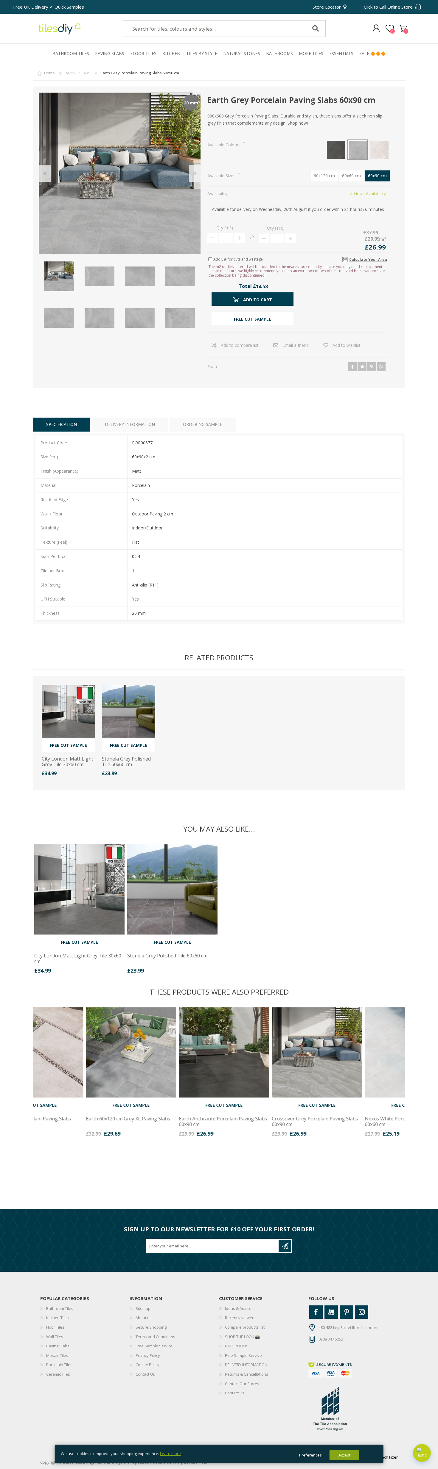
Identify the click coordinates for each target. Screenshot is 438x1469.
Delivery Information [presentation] (130, 424)
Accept (344, 1455)
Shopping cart (403, 28)
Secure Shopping (151, 1327)
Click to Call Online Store (388, 7)
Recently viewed (239, 1317)
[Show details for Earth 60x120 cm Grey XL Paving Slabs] (79, 1052)
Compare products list (245, 1327)
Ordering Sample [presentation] (202, 424)
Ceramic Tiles (58, 1374)
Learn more (170, 1453)
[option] (79, 911)
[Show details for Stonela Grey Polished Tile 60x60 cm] (128, 711)
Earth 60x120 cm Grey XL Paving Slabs (76, 1119)
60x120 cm (324, 175)
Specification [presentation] (61, 424)
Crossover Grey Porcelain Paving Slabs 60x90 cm (263, 1121)
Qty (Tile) (276, 228)
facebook (352, 366)
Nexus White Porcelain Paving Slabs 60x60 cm (353, 1121)
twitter (362, 366)
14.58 (262, 286)
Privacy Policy (148, 1355)
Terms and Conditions (155, 1336)
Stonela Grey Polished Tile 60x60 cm (126, 761)
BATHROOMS (236, 1346)
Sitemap (143, 1308)
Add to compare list (240, 345)
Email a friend (295, 345)
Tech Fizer (389, 1457)
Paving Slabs (57, 1346)
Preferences (310, 1455)
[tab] (61, 425)
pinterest (371, 366)
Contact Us (145, 1374)
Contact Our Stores (242, 1383)
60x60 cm (351, 175)
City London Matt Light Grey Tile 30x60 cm (67, 761)
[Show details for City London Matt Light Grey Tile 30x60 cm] (68, 711)
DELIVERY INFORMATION (246, 1364)
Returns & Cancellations (246, 1374)
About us (144, 1317)
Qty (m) (224, 228)
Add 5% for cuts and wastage (238, 258)
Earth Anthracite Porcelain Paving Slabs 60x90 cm (171, 1121)
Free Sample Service (154, 1346)
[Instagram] (361, 1312)
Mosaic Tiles (57, 1355)
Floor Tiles (55, 1327)
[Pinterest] (346, 1312)
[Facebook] (316, 1312)
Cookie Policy (147, 1364)
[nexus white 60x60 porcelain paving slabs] (358, 1052)
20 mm (191, 103)
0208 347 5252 (331, 1339)
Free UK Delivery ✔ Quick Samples (48, 7)
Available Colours (224, 145)
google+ (381, 366)
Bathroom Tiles (59, 1308)
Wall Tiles (54, 1336)
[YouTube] (331, 1312)
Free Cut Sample (68, 745)
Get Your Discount (285, 1246)
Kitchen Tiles (57, 1317)
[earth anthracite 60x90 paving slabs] (172, 1052)
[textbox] (211, 29)
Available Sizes (222, 175)
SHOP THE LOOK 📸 (242, 1336)
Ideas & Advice (238, 1308)
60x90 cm (377, 175)
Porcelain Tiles (59, 1364)
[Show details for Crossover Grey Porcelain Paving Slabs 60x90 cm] (265, 1052)
